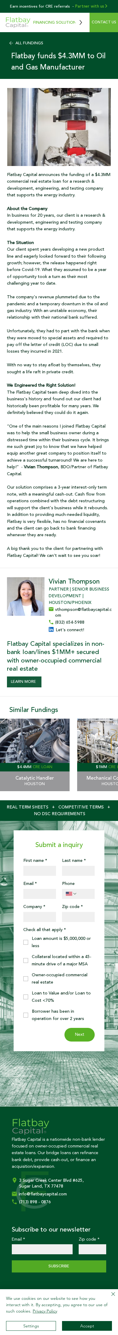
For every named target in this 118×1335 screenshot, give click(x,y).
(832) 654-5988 (69, 622)
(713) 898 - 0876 (35, 1202)
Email (30, 883)
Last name (74, 860)
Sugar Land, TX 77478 (41, 1186)
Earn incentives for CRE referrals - (42, 6)
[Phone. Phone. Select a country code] (71, 893)
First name (35, 860)
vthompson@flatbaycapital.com (83, 612)
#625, (78, 1180)
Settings (31, 1326)
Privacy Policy (45, 1311)
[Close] (109, 1297)
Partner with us (89, 6)
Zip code (72, 907)
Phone (68, 883)
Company (34, 907)
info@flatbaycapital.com (43, 1194)
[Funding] (35, 755)
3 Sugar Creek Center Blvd (46, 1180)
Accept (87, 1326)
